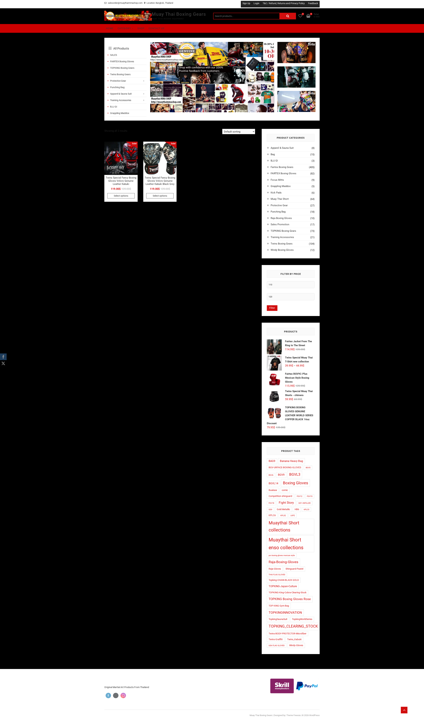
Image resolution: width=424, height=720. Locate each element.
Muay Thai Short (280, 198)
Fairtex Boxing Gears (282, 167)
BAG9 (272, 461)
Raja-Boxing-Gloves (283, 562)
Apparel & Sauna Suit (121, 93)
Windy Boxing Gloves (282, 249)
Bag (273, 154)
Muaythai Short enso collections (286, 543)
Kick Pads (276, 192)
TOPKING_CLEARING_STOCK (293, 626)
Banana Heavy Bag (291, 461)
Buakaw (273, 490)
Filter (272, 307)
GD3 (270, 509)
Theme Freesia (293, 715)
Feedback (313, 3)
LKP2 (293, 515)
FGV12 (299, 496)
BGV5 (308, 468)
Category (124, 28)
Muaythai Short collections (284, 526)
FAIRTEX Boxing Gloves (122, 61)
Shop (141, 28)
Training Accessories (120, 100)
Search (287, 16)
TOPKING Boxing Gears (122, 68)
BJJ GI (113, 106)
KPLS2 (283, 515)
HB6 (297, 509)
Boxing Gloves (295, 483)
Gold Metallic (283, 509)
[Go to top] (404, 710)
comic (285, 490)
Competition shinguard (280, 496)
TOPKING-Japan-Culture (283, 586)
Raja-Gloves (275, 568)
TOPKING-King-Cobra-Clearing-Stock (287, 592)
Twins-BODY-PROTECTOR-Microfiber (287, 633)
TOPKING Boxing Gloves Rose (290, 599)
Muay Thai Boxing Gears (179, 14)
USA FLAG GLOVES (277, 645)
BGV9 (281, 474)
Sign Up (246, 3)
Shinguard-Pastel (294, 568)
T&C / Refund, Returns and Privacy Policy (284, 3)
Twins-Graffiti (276, 639)
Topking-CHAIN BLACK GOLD (284, 580)
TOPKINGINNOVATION (285, 612)
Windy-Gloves (296, 645)
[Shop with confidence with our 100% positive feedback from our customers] (212, 43)
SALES (113, 55)
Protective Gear (118, 81)
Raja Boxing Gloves (281, 218)
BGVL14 (273, 483)
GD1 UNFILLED (304, 503)
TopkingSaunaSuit (278, 619)
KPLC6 (272, 515)
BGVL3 (294, 474)
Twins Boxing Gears (120, 74)
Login (256, 3)
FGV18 (271, 503)
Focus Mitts (277, 179)
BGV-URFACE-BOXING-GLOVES (285, 467)
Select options (121, 195)
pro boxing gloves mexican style (282, 555)
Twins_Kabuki (294, 639)
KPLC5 (306, 509)
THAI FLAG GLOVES (277, 575)
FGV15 (309, 496)
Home (110, 28)
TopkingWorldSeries (302, 619)
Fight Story (286, 503)
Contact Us (156, 28)
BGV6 (271, 475)
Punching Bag (117, 87)
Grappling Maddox (119, 113)
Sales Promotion (280, 224)
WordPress (314, 715)
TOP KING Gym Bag (279, 605)
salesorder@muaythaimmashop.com (124, 3)
